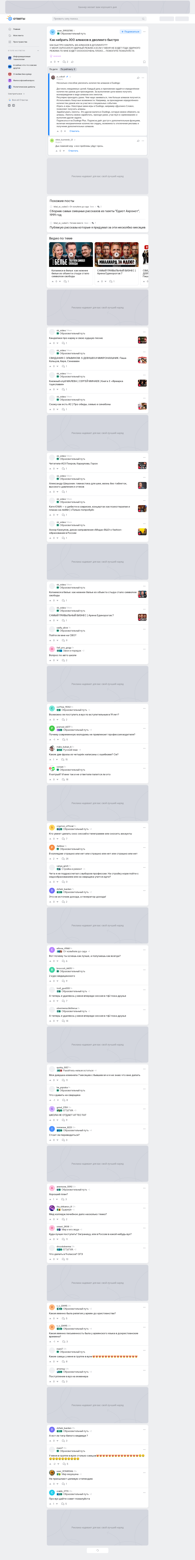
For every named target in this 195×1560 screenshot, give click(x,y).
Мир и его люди (70, 1229)
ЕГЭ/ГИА (68, 1110)
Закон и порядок (72, 650)
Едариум (66, 1209)
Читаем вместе (76, 223)
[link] (71, 263)
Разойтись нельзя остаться (78, 1070)
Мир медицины (70, 1474)
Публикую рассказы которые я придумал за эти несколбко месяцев (97, 227)
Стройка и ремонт (72, 869)
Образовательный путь (73, 33)
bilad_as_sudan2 (61, 207)
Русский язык (70, 750)
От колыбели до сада (79, 207)
